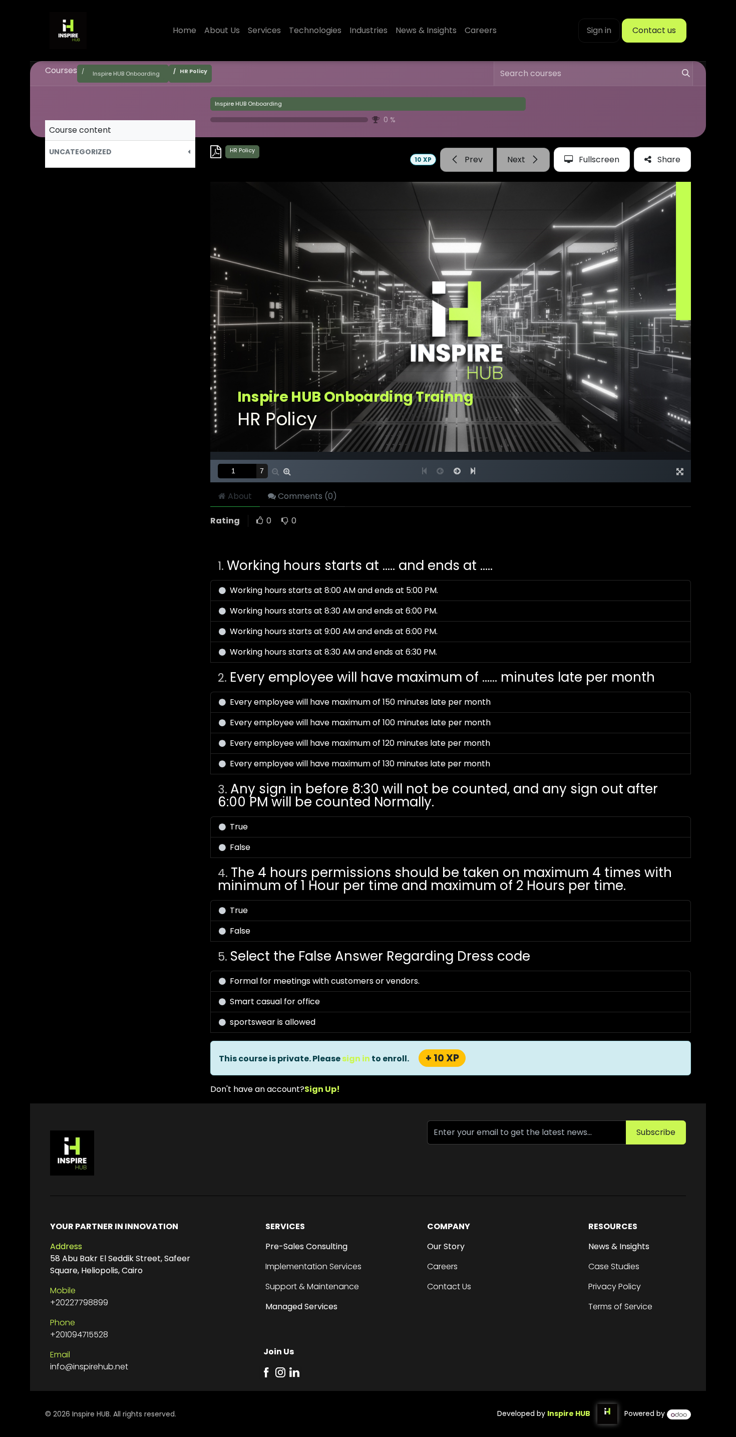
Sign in (599, 30)
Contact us (654, 30)
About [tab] (239, 496)
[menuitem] (184, 31)
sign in (357, 1058)
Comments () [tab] (306, 496)
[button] (120, 152)
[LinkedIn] (294, 1372)
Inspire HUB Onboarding (248, 104)
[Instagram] (280, 1372)
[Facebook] (266, 1372)
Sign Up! (322, 1089)
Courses (61, 70)
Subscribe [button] (655, 1132)
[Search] (681, 74)
